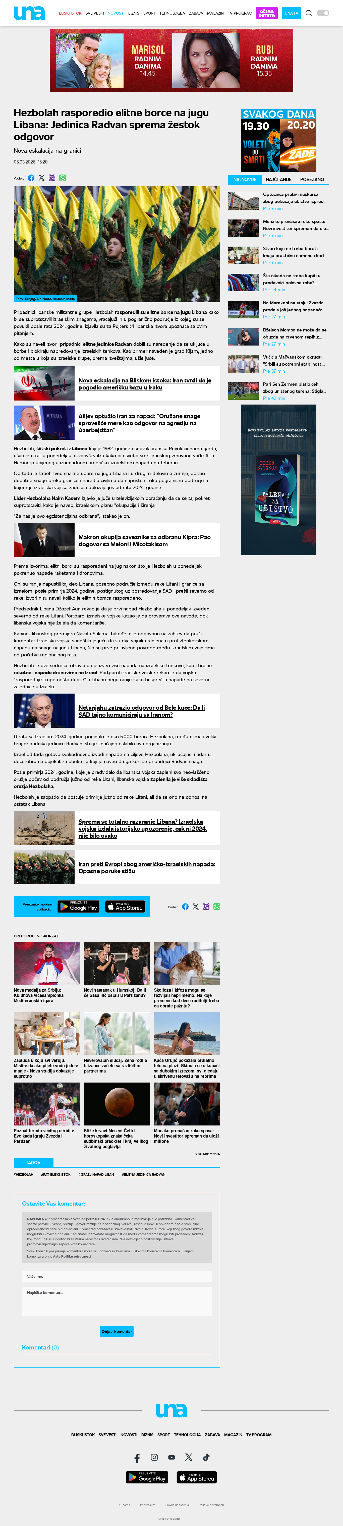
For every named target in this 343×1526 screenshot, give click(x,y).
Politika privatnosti (211, 1505)
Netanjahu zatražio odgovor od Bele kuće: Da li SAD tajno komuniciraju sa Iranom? (142, 710)
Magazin (215, 13)
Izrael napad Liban (97, 1174)
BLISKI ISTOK (70, 13)
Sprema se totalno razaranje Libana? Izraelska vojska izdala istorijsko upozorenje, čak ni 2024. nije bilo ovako (143, 828)
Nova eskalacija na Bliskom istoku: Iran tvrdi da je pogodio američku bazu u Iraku (145, 383)
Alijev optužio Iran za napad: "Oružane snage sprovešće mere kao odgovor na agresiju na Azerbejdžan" (139, 422)
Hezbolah (24, 1174)
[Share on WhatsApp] (62, 178)
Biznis (133, 13)
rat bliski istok (57, 1174)
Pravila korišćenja (177, 1505)
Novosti (116, 13)
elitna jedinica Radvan (144, 1174)
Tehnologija (172, 13)
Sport (149, 13)
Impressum (147, 1505)
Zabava (196, 13)
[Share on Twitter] (41, 178)
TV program (240, 13)
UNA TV (291, 13)
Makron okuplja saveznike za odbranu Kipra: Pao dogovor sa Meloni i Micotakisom (145, 540)
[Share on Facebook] (31, 178)
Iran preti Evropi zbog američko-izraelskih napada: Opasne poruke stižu (147, 867)
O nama (124, 1505)
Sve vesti (95, 13)
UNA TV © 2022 (169, 1519)
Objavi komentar (117, 1331)
